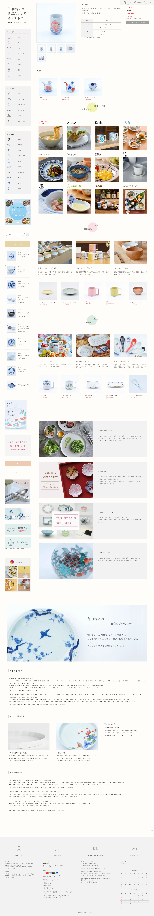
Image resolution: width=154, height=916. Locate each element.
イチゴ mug (43, 395)
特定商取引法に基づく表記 (133, 18)
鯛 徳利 (42, 97)
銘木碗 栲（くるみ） (136, 302)
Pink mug (87, 302)
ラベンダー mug (66, 395)
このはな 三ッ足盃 (90, 97)
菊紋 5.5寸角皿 (89, 395)
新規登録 (139, 2)
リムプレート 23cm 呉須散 (69, 302)
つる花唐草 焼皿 (112, 395)
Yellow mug (110, 302)
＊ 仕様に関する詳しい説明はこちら (91, 37)
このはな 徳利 (66, 97)
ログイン (128, 2)
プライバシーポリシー (68, 913)
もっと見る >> (17, 472)
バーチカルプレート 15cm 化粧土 (49, 302)
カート (148, 2)
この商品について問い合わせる (137, 22)
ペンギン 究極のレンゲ (136, 395)
